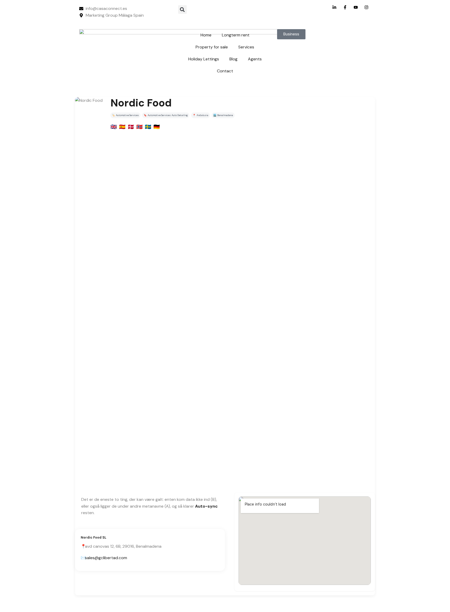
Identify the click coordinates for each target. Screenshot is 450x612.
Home (206, 35)
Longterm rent (235, 35)
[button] (182, 9)
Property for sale (212, 47)
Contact (225, 71)
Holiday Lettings (203, 59)
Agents (255, 59)
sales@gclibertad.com (106, 557)
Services (246, 47)
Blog (233, 59)
